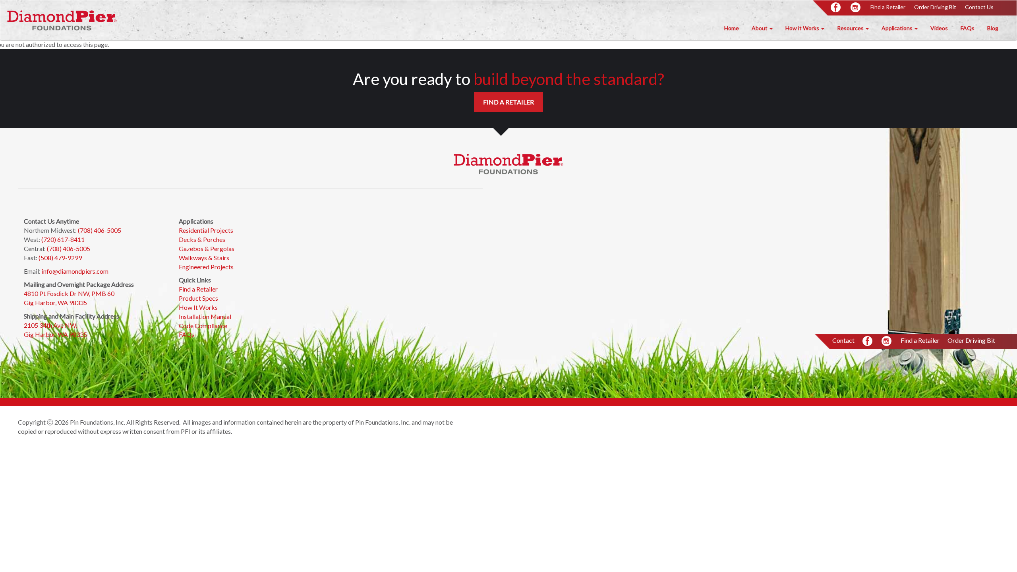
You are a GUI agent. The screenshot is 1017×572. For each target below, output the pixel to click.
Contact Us (979, 7)
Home (731, 28)
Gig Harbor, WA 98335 (55, 302)
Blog (992, 28)
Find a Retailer (887, 7)
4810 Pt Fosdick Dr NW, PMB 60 (69, 293)
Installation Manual (205, 316)
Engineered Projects (206, 267)
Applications (898, 28)
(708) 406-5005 (99, 230)
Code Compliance (203, 325)
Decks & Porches (202, 239)
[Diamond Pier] (62, 20)
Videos (939, 28)
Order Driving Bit (935, 7)
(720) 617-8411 (63, 239)
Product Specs (198, 298)
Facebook (836, 8)
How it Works (802, 28)
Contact (843, 340)
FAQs (967, 28)
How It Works (198, 307)
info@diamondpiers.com (75, 271)
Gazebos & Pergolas (206, 248)
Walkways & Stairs (204, 257)
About (760, 28)
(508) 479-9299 (60, 257)
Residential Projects (206, 230)
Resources (851, 28)
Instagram (856, 8)
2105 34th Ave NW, (51, 325)
